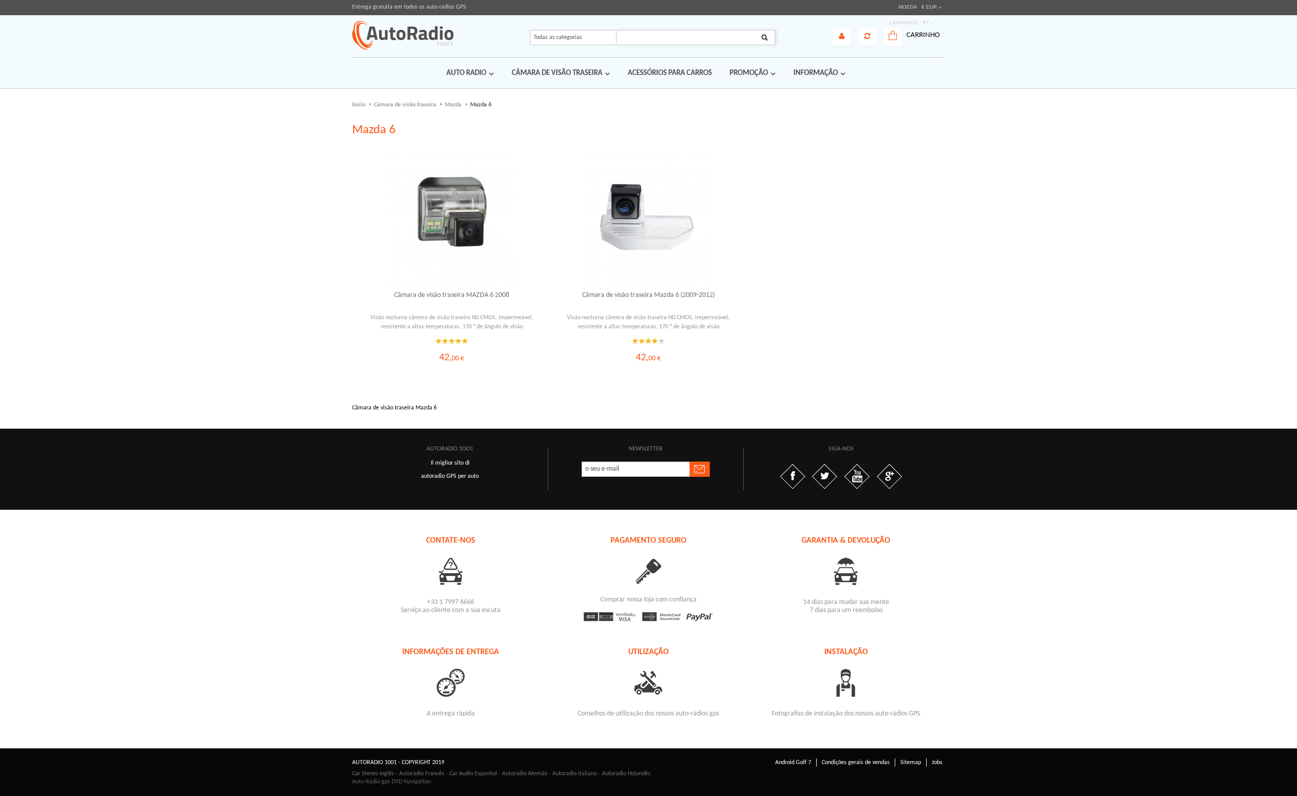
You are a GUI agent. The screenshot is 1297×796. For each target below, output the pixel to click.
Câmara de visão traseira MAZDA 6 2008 (451, 295)
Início (358, 105)
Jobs (937, 763)
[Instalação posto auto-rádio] (846, 682)
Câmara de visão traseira (405, 105)
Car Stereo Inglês (373, 774)
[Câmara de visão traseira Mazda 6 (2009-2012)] (648, 220)
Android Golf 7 (793, 763)
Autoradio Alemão (524, 774)
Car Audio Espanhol (473, 774)
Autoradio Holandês (626, 774)
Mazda (453, 105)
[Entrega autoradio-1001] (451, 682)
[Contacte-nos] (451, 570)
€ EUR (929, 7)
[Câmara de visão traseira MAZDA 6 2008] (452, 220)
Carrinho (923, 35)
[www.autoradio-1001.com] (402, 35)
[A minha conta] (842, 37)
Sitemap (910, 763)
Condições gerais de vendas (856, 763)
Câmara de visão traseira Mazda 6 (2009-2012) (648, 295)
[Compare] (867, 37)
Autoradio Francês (421, 774)
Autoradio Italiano (574, 774)
